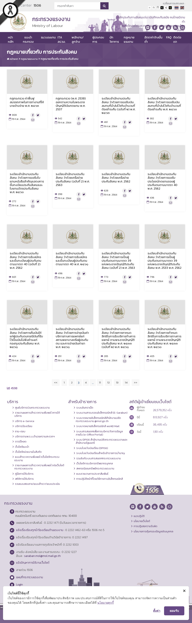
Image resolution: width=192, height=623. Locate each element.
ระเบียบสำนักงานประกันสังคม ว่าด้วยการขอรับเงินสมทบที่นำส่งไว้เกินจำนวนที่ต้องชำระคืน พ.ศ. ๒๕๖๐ (164, 103)
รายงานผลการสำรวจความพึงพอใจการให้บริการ (37, 414)
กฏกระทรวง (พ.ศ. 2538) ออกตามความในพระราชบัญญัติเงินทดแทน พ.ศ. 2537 (71, 103)
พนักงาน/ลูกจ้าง (78, 39)
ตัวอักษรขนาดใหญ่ (157, 7)
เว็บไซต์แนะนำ (22, 447)
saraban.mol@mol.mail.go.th (42, 556)
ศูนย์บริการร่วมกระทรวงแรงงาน (32, 408)
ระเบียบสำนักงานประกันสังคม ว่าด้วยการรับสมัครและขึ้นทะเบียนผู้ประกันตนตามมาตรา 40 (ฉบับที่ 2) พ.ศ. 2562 (25, 260)
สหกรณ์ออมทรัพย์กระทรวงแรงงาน (95, 468)
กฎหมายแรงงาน (129, 39)
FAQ (168, 37)
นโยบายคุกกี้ (105, 602)
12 (108, 382)
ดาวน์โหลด (20, 441)
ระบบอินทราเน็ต (84, 408)
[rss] (175, 27)
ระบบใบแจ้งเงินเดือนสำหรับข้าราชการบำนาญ (100, 453)
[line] (147, 27)
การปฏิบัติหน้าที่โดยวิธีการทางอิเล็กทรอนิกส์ (99, 479)
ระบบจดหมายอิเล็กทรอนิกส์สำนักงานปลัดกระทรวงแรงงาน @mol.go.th (98, 419)
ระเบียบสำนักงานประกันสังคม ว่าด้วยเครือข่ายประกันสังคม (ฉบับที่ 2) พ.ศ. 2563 (73, 179)
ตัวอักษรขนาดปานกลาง (153, 7)
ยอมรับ (174, 611)
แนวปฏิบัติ (139, 516)
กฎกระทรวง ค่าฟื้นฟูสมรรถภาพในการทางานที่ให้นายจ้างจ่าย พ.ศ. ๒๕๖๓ (27, 102)
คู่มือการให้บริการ (24, 474)
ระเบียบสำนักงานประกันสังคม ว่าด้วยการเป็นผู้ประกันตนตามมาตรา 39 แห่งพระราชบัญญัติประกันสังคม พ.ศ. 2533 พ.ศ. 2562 (165, 260)
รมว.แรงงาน (48, 37)
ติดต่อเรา (177, 39)
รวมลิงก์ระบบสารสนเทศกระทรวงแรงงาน (98, 458)
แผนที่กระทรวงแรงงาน (29, 577)
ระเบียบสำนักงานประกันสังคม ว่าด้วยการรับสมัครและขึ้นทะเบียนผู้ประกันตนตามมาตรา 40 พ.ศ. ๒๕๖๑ (72, 258)
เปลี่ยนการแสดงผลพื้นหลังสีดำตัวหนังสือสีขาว (162, 7)
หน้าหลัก (11, 39)
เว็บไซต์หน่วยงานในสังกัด (28, 452)
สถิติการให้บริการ (24, 479)
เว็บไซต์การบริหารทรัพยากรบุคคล (94, 463)
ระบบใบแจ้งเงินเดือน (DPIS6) (92, 448)
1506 (37, 5)
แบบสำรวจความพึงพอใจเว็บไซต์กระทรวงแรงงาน (36, 458)
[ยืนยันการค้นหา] (104, 5)
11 (100, 382)
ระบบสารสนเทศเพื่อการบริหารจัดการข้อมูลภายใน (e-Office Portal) (99, 433)
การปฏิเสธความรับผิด (145, 526)
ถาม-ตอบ (20, 431)
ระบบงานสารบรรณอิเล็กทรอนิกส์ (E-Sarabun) (102, 413)
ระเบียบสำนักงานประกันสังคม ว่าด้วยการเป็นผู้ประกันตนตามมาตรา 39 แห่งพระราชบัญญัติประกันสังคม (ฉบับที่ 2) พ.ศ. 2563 (118, 260)
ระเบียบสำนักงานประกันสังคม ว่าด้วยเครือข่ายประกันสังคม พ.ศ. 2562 (116, 177)
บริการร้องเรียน (23, 426)
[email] (182, 27)
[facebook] (154, 27)
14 (126, 382)
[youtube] (168, 27)
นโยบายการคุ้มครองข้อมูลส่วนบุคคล (153, 531)
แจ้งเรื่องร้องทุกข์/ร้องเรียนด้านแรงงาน (39, 530)
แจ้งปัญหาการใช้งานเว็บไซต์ (32, 562)
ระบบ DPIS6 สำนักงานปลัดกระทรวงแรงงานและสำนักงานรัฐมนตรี (102, 441)
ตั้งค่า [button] (156, 611)
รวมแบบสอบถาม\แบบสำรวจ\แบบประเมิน (37, 484)
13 (117, 382)
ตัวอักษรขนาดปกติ (149, 7)
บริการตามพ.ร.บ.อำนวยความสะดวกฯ (35, 436)
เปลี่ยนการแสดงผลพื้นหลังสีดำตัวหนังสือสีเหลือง (170, 7)
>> (135, 382)
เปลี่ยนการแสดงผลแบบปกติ (166, 7)
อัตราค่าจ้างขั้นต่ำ (153, 39)
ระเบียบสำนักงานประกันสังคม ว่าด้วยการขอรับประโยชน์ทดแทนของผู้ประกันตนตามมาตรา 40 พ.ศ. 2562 (162, 181)
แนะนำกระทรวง (28, 39)
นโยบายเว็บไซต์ (142, 521)
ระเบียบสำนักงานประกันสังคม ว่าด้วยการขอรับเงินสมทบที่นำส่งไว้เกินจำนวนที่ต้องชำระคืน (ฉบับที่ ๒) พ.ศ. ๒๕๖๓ (118, 105)
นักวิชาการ (114, 39)
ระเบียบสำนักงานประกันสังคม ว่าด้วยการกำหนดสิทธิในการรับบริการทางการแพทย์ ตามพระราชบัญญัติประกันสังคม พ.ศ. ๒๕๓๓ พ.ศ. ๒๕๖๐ (164, 338)
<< (55, 382)
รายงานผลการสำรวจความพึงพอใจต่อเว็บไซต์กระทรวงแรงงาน (39, 467)
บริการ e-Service (24, 421)
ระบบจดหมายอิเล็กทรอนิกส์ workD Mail (97, 426)
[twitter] (161, 27)
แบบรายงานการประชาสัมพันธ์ (92, 474)
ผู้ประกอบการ (98, 39)
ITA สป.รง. (61, 39)
